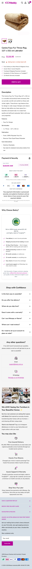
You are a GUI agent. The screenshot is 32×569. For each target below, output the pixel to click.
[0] (29, 3)
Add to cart (16, 82)
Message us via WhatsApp (16, 377)
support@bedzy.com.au (16, 364)
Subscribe (7, 543)
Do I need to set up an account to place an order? (13, 332)
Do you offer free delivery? (11, 300)
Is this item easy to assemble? (12, 294)
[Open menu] (2, 2)
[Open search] (22, 3)
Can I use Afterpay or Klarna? (12, 318)
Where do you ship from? (10, 306)
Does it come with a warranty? (12, 312)
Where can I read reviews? (11, 325)
